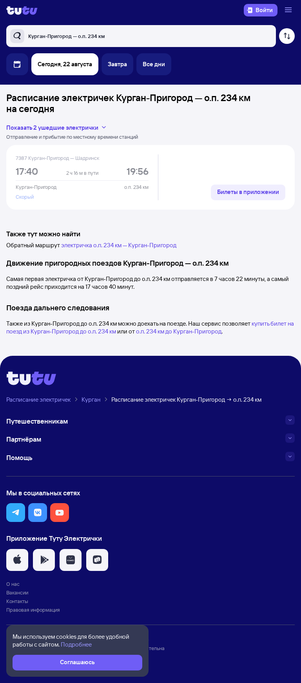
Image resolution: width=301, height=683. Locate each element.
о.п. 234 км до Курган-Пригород (178, 331)
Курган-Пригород (36, 187)
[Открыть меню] (289, 10)
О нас (13, 584)
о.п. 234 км (136, 187)
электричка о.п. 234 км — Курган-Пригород (118, 245)
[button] (15, 512)
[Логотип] (22, 10)
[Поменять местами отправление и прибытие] (287, 36)
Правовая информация (33, 610)
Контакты (17, 601)
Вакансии (17, 592)
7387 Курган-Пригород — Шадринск (57, 158)
